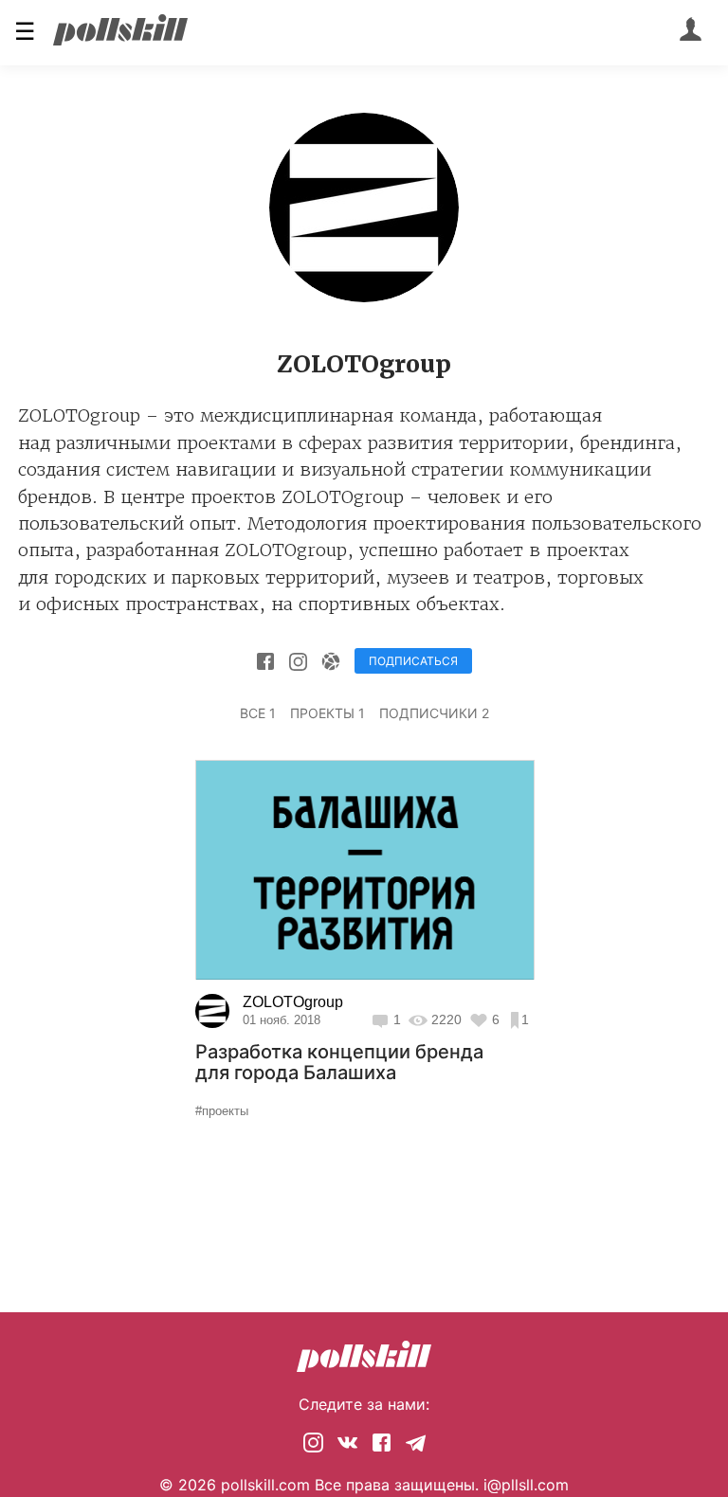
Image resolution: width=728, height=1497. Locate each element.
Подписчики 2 (434, 713)
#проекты (221, 1111)
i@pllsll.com (526, 1484)
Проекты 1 (327, 713)
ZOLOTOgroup (293, 1002)
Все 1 (258, 713)
